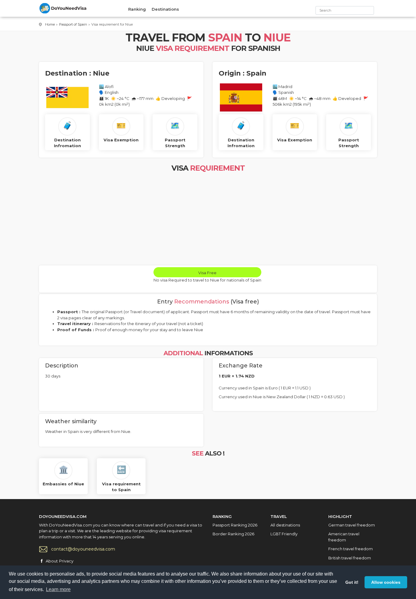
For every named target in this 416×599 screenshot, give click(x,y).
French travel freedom (350, 548)
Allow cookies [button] (385, 582)
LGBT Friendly (284, 533)
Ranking (137, 9)
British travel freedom (349, 557)
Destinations (165, 9)
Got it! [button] (351, 582)
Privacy (66, 560)
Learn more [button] (58, 589)
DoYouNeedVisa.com (63, 8)
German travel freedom (351, 525)
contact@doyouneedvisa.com (83, 549)
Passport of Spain (73, 24)
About (52, 560)
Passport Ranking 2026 (235, 525)
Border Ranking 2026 (233, 533)
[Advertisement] (208, 219)
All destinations (285, 525)
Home (50, 24)
